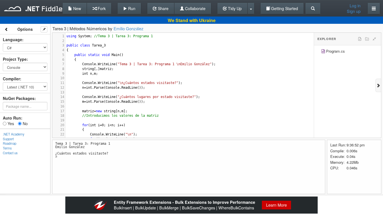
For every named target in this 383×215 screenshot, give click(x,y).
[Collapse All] (374, 39)
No (25, 123)
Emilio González (129, 28)
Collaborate (195, 8)
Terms (7, 148)
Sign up (354, 11)
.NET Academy (13, 134)
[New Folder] (367, 39)
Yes (10, 123)
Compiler (11, 78)
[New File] (359, 39)
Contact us (10, 153)
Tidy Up (234, 8)
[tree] (347, 52)
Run (131, 8)
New (76, 8)
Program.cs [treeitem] (335, 51)
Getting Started (284, 8)
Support (8, 139)
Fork (101, 8)
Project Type (15, 59)
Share (163, 8)
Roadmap (9, 143)
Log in (355, 5)
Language (12, 39)
